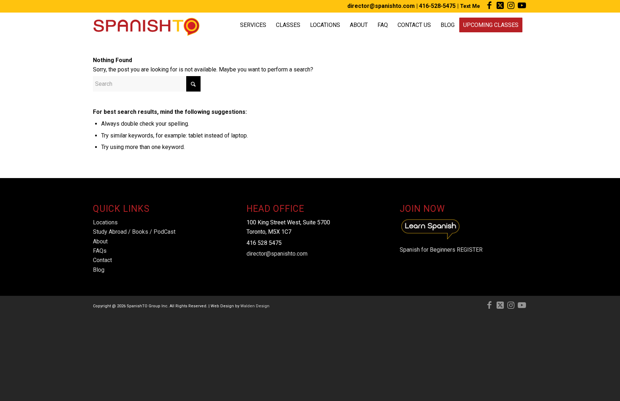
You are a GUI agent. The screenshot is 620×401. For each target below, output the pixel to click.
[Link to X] (500, 5)
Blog (98, 269)
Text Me (470, 6)
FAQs (100, 250)
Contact (102, 260)
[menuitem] (253, 25)
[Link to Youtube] (521, 5)
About (100, 241)
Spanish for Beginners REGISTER (441, 249)
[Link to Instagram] (511, 5)
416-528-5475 (437, 6)
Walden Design (254, 306)
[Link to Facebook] (489, 5)
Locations (105, 222)
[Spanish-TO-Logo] (146, 25)
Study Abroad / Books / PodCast (134, 231)
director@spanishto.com (381, 6)
